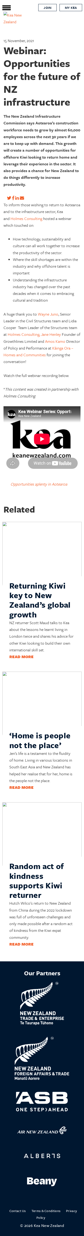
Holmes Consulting (26, 218)
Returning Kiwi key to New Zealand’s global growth (40, 600)
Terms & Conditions (46, 1210)
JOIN (47, 7)
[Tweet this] (9, 198)
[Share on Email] (22, 198)
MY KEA (71, 7)
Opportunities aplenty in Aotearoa (38, 484)
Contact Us (17, 1210)
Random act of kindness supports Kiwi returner (36, 880)
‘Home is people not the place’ (39, 740)
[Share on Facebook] (13, 198)
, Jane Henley (50, 334)
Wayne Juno (48, 314)
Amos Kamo (55, 341)
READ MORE (21, 657)
